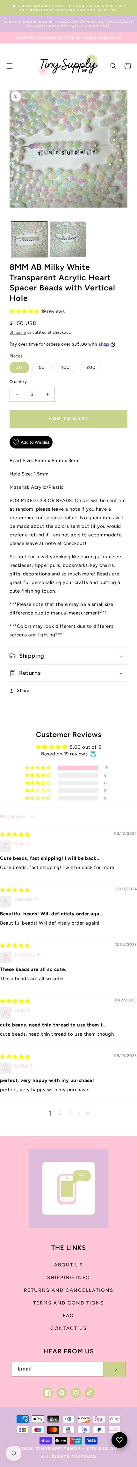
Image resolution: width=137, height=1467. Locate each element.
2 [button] (60, 1113)
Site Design (102, 1448)
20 (19, 367)
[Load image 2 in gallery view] (68, 239)
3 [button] (70, 1113)
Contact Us (68, 1328)
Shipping (18, 332)
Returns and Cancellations (68, 1290)
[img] (15, 834)
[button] (10, 66)
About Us (68, 1265)
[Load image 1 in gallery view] (29, 239)
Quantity (18, 381)
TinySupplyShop (58, 1448)
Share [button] (23, 690)
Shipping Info (68, 1277)
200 (91, 367)
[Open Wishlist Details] (119, 1440)
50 (42, 367)
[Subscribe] (114, 1369)
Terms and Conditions (68, 1303)
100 (65, 367)
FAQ (68, 1315)
